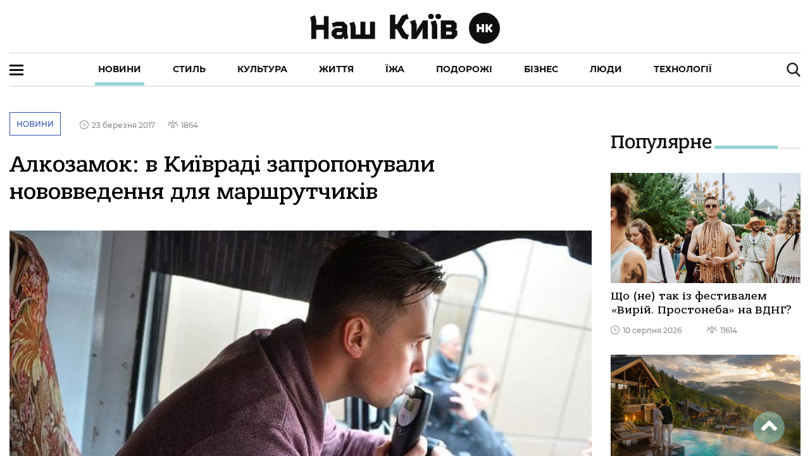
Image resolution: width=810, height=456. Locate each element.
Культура (262, 69)
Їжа (394, 69)
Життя (336, 69)
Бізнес (541, 69)
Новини (119, 69)
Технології (683, 69)
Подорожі (464, 69)
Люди (606, 69)
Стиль (189, 69)
